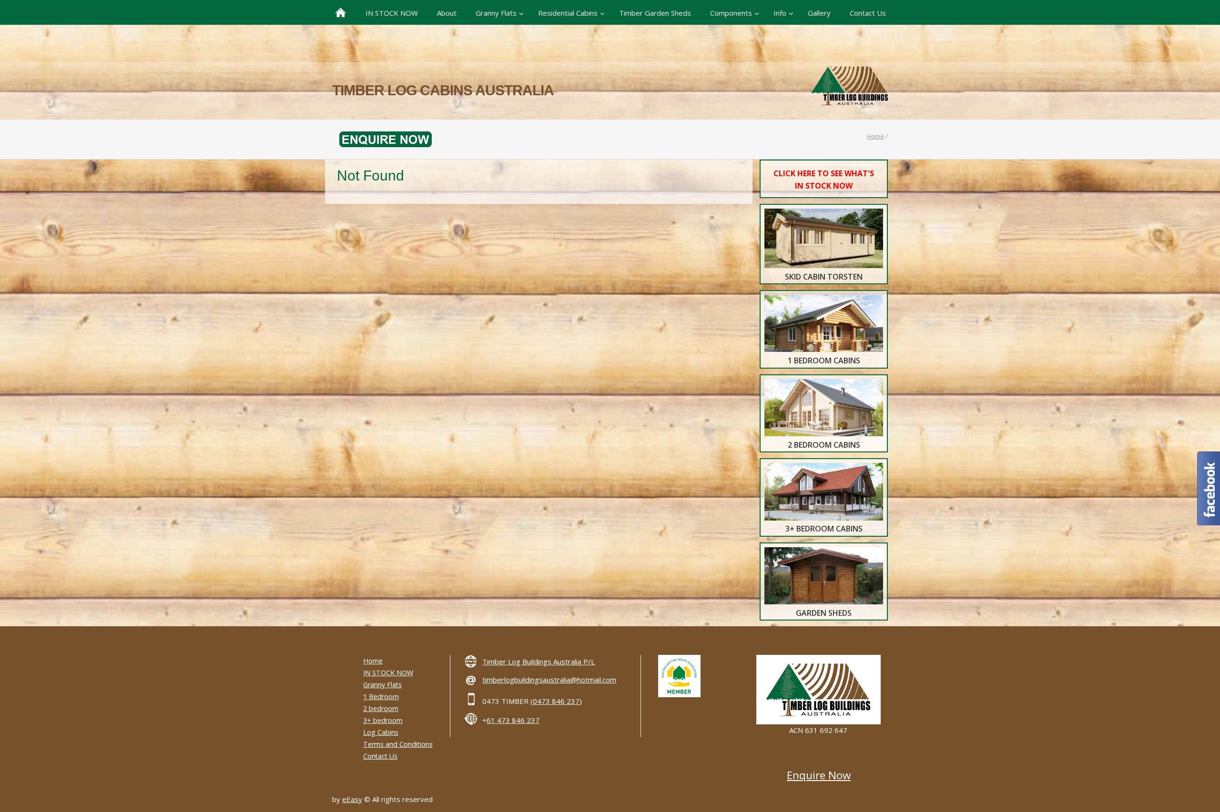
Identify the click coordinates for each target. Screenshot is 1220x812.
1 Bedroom (381, 696)
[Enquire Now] (382, 138)
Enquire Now (819, 775)
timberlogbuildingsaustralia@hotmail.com (549, 679)
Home (875, 136)
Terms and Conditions (398, 744)
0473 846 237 (556, 701)
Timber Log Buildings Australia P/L (538, 661)
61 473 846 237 (513, 720)
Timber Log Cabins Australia (443, 90)
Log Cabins (380, 732)
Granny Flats (382, 684)
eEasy (352, 799)
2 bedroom (380, 708)
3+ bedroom (383, 720)
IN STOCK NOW (388, 672)
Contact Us (380, 756)
